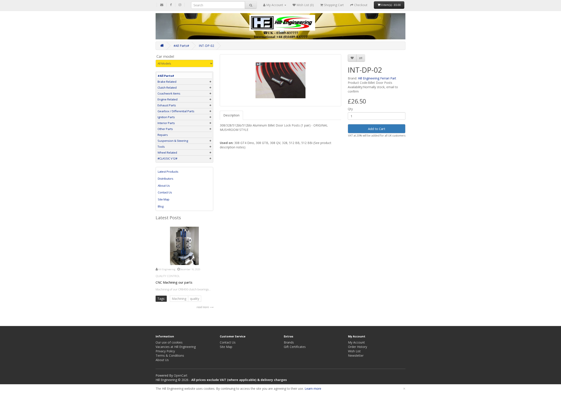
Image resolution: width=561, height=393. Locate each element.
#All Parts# (181, 46)
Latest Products (168, 172)
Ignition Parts (166, 117)
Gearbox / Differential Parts (176, 111)
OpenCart (180, 375)
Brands (289, 342)
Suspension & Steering (173, 141)
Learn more (313, 388)
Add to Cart (376, 128)
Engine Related (168, 99)
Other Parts (165, 129)
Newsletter (356, 355)
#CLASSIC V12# (167, 158)
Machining (179, 299)
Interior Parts (166, 123)
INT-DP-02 (206, 46)
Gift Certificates (295, 347)
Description (231, 115)
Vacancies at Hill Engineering (176, 347)
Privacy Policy (165, 351)
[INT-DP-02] (280, 80)
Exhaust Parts (167, 105)
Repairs (163, 135)
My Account (356, 342)
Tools (161, 147)
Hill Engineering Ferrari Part (377, 78)
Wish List (354, 351)
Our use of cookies (169, 342)
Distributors (165, 179)
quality (194, 299)
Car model (165, 56)
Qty (350, 109)
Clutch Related (167, 87)
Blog (160, 206)
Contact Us (165, 192)
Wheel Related (167, 152)
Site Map (163, 199)
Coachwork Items (169, 93)
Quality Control (168, 276)
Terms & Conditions (170, 355)
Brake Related (167, 82)
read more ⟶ (205, 307)
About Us (164, 186)
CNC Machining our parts (174, 282)
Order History (357, 347)
